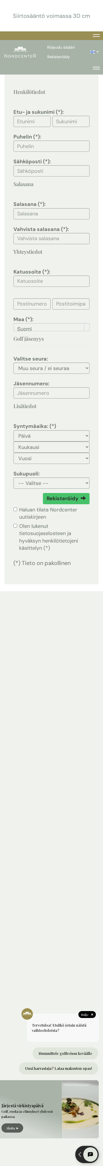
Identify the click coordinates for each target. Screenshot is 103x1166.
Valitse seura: (30, 358)
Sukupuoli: (26, 473)
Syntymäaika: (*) (34, 426)
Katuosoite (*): (31, 271)
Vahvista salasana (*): (41, 229)
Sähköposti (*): (32, 161)
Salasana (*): (29, 204)
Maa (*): (23, 319)
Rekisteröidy (58, 56)
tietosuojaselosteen (42, 533)
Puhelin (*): (27, 136)
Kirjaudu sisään (61, 47)
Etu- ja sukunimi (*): (38, 112)
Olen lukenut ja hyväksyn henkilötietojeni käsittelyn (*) (48, 537)
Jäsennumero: (31, 383)
